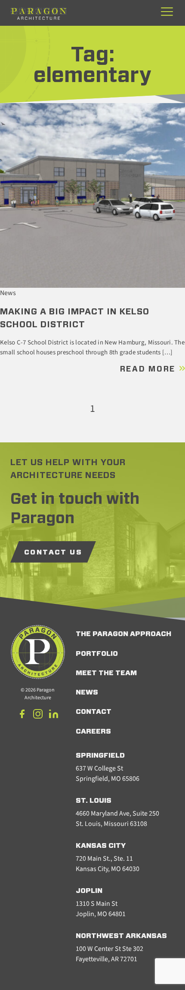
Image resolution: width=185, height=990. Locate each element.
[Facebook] (22, 715)
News (87, 692)
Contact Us (53, 552)
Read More (149, 369)
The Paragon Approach (123, 634)
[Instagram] (38, 715)
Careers (93, 731)
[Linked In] (53, 715)
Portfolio (97, 653)
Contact (93, 711)
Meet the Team (106, 673)
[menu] (166, 12)
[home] (38, 13)
